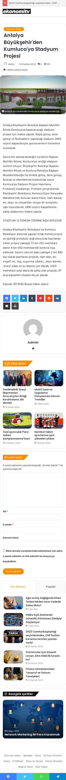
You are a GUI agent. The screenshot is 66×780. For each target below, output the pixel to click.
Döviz (38, 755)
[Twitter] (15, 298)
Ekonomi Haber (13, 29)
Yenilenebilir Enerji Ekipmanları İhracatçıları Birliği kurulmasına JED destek (15, 396)
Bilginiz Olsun (25, 766)
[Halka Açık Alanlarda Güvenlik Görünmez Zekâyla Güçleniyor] (13, 619)
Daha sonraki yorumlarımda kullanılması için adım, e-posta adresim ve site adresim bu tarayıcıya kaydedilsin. (33, 556)
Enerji (7, 761)
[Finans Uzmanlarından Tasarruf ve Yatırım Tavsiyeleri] (13, 673)
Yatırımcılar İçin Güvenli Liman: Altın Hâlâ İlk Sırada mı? (43, 655)
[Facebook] (6, 298)
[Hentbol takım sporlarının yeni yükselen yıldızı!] (48, 420)
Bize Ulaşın (42, 766)
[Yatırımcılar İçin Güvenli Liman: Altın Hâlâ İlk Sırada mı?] (13, 657)
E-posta (8, 524)
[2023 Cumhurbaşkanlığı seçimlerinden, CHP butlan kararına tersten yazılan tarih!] (13, 636)
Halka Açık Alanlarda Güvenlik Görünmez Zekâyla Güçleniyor (44, 618)
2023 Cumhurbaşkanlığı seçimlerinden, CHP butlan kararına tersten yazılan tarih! (43, 637)
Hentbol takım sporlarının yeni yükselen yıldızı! (44, 435)
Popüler (51, 586)
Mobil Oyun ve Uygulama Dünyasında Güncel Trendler (47, 394)
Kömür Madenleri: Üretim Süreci (27, 734)
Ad (5, 511)
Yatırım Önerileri (53, 761)
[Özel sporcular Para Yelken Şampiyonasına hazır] (17, 420)
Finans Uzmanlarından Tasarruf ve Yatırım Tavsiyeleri (40, 672)
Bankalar (28, 755)
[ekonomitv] (17, 11)
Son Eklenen (18, 586)
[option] (33, 719)
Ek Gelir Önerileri (52, 755)
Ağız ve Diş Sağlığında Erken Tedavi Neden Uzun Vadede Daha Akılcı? (43, 601)
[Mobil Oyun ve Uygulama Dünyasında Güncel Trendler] (48, 378)
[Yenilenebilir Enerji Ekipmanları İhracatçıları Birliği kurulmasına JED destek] (17, 378)
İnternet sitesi (10, 537)
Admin (11, 64)
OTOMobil (17, 761)
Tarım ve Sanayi (34, 761)
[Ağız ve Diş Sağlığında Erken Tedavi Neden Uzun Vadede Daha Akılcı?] (13, 602)
